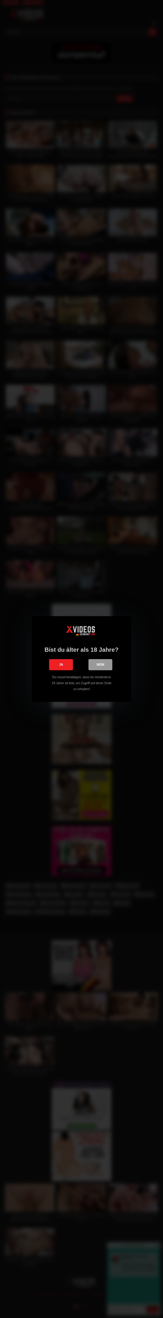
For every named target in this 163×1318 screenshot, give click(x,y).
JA (61, 664)
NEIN (100, 664)
